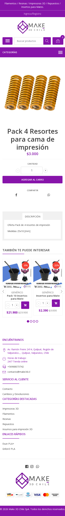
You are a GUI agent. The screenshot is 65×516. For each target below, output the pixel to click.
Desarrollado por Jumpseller (32, 512)
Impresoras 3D (10, 408)
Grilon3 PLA (8, 448)
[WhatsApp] (37, 466)
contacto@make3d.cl (19, 371)
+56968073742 (16, 366)
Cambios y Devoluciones (15, 394)
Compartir (32, 190)
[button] (28, 321)
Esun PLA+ (8, 443)
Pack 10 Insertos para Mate (17, 297)
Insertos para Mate (48, 295)
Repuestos (8, 424)
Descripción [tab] (32, 216)
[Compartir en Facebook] (16, 195)
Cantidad (33, 163)
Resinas (6, 419)
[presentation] (3, 291)
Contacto (7, 388)
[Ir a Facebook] (26, 466)
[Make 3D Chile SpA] (31, 27)
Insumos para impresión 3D (17, 429)
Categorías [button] (9, 52)
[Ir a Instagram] (31, 466)
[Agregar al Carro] (25, 305)
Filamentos (8, 413)
